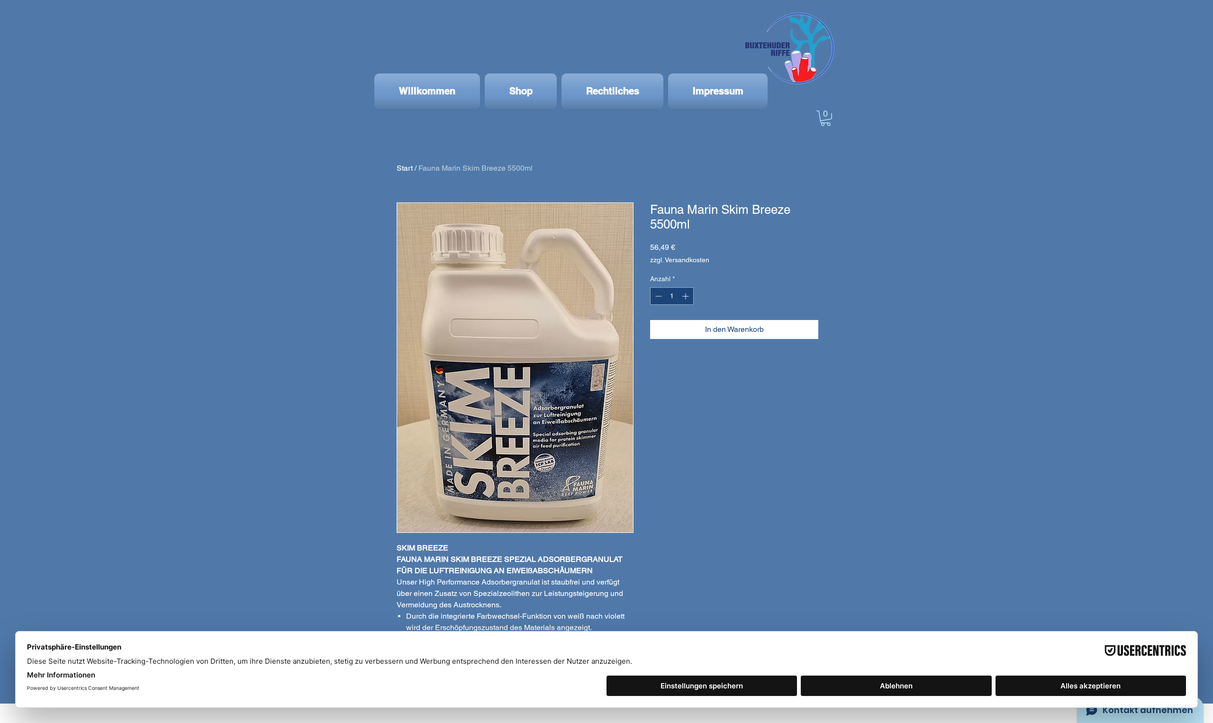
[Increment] (686, 296)
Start (405, 168)
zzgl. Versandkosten (679, 260)
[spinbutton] (671, 296)
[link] (825, 118)
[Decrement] (657, 296)
